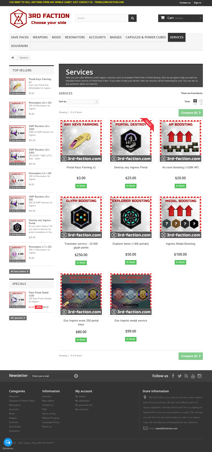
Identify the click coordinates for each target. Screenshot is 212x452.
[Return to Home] (12, 58)
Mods (56, 37)
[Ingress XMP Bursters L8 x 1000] (17, 133)
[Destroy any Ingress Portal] (131, 141)
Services (177, 37)
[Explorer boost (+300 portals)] (131, 217)
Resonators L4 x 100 (40, 173)
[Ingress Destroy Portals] (17, 227)
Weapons (40, 37)
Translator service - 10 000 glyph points (81, 245)
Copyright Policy (50, 422)
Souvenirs (19, 46)
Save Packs (20, 37)
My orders (80, 396)
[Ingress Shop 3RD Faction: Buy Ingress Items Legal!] (39, 19)
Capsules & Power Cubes (146, 37)
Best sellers (48, 401)
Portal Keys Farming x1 (81, 167)
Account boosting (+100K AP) (180, 167)
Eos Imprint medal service (131, 320)
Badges (116, 37)
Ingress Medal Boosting (180, 243)
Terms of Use (49, 413)
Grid (195, 104)
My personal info (84, 405)
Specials (19, 284)
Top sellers (21, 70)
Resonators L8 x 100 (40, 102)
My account (83, 391)
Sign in (197, 2)
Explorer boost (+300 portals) (131, 243)
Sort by (62, 101)
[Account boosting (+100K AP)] (180, 141)
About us (47, 426)
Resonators (75, 37)
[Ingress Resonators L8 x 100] (17, 110)
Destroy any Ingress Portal (130, 167)
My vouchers (81, 409)
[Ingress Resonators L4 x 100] (17, 180)
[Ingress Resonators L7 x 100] (17, 254)
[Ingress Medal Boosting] (180, 217)
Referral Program (51, 418)
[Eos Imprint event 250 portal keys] (81, 294)
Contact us (185, 2)
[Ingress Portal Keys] (17, 86)
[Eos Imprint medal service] (131, 294)
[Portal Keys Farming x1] (81, 141)
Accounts (97, 37)
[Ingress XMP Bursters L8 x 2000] (17, 157)
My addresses (82, 401)
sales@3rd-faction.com (166, 428)
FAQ (44, 409)
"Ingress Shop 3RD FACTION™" (39, 443)
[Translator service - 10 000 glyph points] (81, 217)
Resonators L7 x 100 (40, 246)
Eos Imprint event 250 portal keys (81, 322)
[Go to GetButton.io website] (8, 449)
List (201, 104)
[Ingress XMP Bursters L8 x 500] (17, 204)
